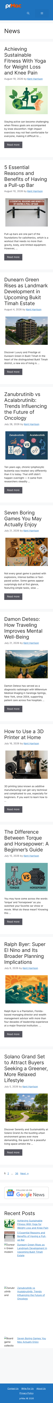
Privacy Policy (26, 1393)
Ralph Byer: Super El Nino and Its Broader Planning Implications (25, 953)
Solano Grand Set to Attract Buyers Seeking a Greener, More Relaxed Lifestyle (26, 1068)
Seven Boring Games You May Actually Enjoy (23, 518)
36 (17, 1173)
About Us (41, 1388)
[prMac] (13, 5)
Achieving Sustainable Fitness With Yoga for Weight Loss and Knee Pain (25, 61)
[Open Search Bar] (28, 13)
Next (24, 1173)
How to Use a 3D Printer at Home (24, 734)
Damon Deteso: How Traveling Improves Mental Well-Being (23, 628)
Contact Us (13, 1388)
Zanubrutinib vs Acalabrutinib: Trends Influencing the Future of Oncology (25, 406)
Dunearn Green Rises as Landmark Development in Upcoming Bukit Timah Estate (26, 291)
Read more (13, 144)
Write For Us (27, 1388)
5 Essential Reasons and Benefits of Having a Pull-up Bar (25, 176)
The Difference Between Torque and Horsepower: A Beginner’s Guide (26, 841)
